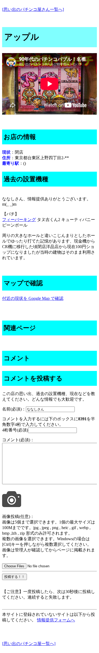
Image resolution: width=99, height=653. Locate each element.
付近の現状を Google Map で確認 (32, 298)
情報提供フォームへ (56, 620)
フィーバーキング (19, 219)
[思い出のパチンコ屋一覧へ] (28, 643)
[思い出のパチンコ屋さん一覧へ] (33, 9)
